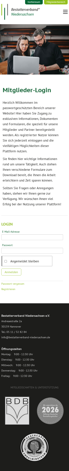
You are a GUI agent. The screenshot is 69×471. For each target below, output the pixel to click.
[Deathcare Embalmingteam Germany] (34, 460)
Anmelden (11, 272)
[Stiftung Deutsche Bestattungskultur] (50, 424)
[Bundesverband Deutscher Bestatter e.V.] (17, 424)
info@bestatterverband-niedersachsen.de (25, 337)
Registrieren (8, 289)
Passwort (7, 245)
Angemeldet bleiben (24, 261)
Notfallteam (34, 2)
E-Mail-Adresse (11, 231)
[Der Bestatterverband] (20, 19)
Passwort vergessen (12, 283)
